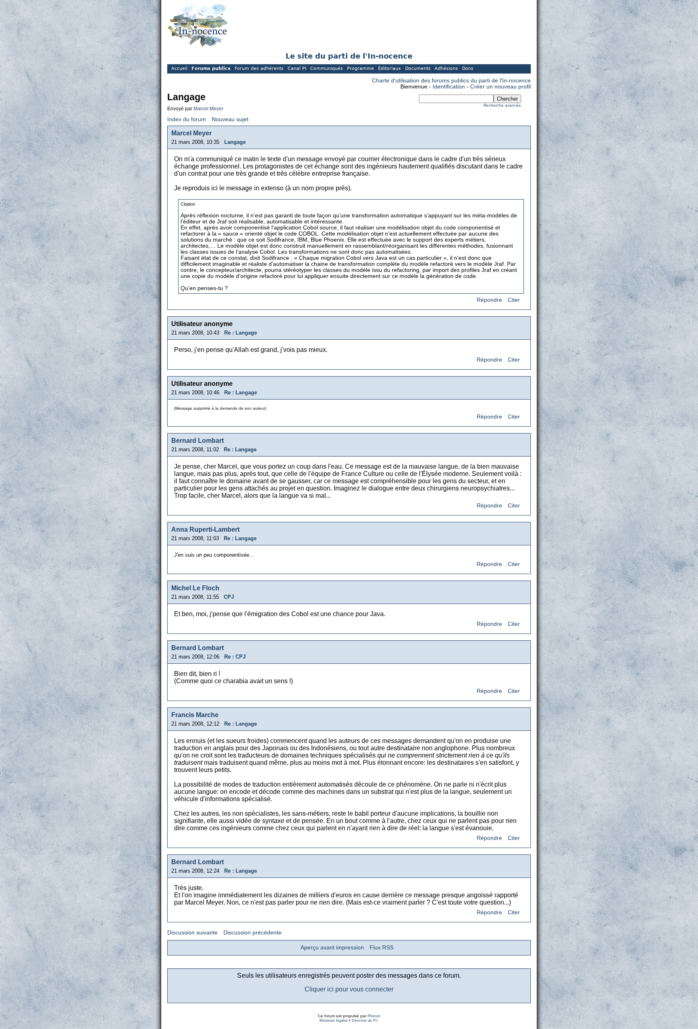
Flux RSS (381, 948)
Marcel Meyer (208, 109)
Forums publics (211, 68)
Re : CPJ (235, 657)
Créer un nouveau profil (500, 87)
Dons (467, 68)
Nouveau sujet (230, 119)
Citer (514, 300)
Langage (235, 142)
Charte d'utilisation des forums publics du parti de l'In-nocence (451, 81)
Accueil (179, 68)
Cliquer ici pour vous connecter (349, 989)
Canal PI (297, 68)
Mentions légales (334, 1020)
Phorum (374, 1016)
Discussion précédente (252, 933)
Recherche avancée (502, 105)
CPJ (229, 597)
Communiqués (326, 68)
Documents (418, 68)
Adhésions (446, 68)
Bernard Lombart (197, 440)
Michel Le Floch (195, 588)
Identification (449, 87)
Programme (360, 68)
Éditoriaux (389, 68)
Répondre (489, 300)
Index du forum (186, 119)
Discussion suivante (192, 933)
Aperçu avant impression (332, 948)
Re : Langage (240, 333)
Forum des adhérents (259, 68)
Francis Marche (195, 714)
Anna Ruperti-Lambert (205, 529)
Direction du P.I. (365, 1020)
